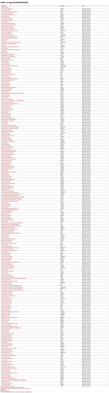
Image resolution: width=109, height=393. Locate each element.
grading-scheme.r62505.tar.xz (7, 135)
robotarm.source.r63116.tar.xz (7, 276)
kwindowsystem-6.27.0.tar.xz (7, 166)
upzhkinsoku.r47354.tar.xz (7, 358)
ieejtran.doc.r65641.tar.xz (6, 157)
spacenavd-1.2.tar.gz (5, 308)
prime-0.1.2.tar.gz (5, 252)
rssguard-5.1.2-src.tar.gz (6, 282)
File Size (62, 5)
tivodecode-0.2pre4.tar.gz (6, 343)
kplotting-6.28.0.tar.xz (6, 164)
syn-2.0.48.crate (4, 321)
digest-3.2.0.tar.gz (5, 91)
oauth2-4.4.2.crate (5, 214)
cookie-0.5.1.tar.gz (5, 75)
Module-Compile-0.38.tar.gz (7, 29)
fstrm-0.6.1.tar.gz (5, 123)
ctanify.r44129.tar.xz (5, 83)
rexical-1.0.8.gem (5, 273)
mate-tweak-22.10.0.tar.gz (7, 187)
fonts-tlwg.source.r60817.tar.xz (8, 118)
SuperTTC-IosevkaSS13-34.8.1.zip (9, 36)
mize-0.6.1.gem (4, 202)
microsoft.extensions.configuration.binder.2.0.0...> (12, 198)
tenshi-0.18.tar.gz (5, 330)
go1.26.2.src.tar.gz (5, 132)
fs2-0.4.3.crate (4, 122)
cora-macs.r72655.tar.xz (6, 77)
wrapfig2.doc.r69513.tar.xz (7, 377)
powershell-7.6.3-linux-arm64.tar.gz (9, 250)
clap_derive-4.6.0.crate (6, 68)
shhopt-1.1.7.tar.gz (5, 304)
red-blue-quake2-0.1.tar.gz (7, 270)
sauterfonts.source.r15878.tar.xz (8, 295)
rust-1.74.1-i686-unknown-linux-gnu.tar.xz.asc (11, 285)
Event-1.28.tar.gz (5, 16)
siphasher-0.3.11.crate (6, 305)
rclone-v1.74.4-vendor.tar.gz (7, 268)
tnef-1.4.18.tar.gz (5, 346)
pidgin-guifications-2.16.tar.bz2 (8, 238)
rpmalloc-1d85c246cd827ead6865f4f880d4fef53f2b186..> (14, 278)
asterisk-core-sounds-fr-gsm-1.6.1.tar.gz (10, 46)
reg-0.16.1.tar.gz (4, 272)
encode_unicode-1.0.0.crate (7, 102)
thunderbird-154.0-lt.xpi (6, 339)
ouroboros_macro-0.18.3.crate (8, 230)
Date (83, 5)
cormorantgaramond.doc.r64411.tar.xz (9, 78)
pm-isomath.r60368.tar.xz (6, 246)
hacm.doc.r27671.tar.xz (6, 145)
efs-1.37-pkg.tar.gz (5, 96)
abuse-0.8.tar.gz (4, 39)
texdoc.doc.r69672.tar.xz (6, 335)
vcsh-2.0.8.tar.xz (4, 362)
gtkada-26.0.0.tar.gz (5, 144)
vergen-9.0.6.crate (5, 365)
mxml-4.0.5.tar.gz (5, 206)
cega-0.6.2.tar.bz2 (5, 62)
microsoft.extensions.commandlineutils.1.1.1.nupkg (12, 196)
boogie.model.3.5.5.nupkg (7, 59)
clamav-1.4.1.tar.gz (5, 67)
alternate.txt (3, 40)
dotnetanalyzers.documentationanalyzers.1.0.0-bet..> (13, 93)
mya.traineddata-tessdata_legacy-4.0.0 (10, 208)
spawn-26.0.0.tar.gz (5, 310)
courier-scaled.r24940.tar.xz (7, 80)
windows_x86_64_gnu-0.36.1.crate (9, 372)
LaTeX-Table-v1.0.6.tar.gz (7, 26)
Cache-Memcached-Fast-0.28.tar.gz (9, 11)
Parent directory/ (5, 7)
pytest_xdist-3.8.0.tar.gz (6, 259)
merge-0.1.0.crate (5, 189)
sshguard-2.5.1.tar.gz (6, 314)
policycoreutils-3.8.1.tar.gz (7, 249)
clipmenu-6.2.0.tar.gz (5, 71)
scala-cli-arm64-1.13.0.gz (6, 298)
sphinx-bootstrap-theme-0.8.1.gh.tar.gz (9, 311)
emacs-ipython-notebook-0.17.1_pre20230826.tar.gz (13, 100)
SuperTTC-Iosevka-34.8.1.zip (7, 35)
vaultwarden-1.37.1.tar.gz (6, 361)
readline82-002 (4, 269)
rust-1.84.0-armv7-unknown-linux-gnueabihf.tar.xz (12, 286)
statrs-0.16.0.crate (5, 316)
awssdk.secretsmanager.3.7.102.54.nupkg (10, 49)
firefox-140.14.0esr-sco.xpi (7, 109)
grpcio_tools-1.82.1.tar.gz (6, 139)
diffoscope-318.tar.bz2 (6, 90)
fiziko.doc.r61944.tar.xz (6, 113)
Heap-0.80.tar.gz (5, 21)
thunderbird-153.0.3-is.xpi (7, 337)
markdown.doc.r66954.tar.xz (7, 186)
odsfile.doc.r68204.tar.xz (6, 218)
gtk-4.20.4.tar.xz (4, 142)
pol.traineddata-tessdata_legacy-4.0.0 (9, 247)
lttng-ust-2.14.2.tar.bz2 (6, 180)
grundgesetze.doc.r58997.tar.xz (8, 141)
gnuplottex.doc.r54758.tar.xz (7, 131)
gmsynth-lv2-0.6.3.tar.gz (6, 129)
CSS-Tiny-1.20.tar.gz (5, 10)
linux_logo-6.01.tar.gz (6, 177)
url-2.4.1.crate (4, 359)
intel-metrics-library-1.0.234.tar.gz (8, 158)
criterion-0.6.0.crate (5, 81)
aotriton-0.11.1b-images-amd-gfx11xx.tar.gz (10, 42)
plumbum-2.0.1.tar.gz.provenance (8, 243)
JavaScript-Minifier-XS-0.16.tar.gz (8, 24)
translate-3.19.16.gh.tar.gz (7, 351)
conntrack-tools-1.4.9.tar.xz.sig (8, 74)
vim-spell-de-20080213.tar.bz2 (8, 367)
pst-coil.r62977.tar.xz (5, 254)
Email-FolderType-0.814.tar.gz (8, 14)
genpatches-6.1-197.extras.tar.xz (8, 125)
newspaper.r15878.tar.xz (6, 211)
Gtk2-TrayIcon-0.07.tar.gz (6, 20)
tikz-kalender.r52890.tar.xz (7, 340)
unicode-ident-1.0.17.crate (7, 353)
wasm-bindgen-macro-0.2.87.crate (8, 368)
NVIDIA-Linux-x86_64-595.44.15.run (9, 30)
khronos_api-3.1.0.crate (6, 163)
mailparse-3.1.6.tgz (5, 185)
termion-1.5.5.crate (5, 332)
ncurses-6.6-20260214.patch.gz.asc (9, 209)
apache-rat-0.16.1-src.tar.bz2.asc (8, 43)
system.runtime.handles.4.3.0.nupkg (9, 326)
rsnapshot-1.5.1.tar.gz (6, 279)
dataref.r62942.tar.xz (5, 86)
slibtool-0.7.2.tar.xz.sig (6, 307)
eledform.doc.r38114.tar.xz (7, 99)
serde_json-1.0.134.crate (6, 301)
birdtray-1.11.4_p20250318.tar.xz (8, 56)
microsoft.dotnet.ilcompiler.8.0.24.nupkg (10, 195)
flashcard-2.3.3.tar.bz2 (6, 115)
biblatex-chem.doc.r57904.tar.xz (8, 54)
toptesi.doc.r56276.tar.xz (6, 349)
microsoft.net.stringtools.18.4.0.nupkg (9, 201)
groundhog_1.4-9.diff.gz (6, 138)
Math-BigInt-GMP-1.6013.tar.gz (8, 27)
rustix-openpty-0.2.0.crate (6, 292)
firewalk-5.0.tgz (4, 112)
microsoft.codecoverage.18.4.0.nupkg (9, 192)
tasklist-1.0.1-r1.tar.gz (6, 329)
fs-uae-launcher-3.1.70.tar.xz (7, 120)
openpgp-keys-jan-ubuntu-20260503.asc (10, 224)
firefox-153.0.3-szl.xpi (6, 110)
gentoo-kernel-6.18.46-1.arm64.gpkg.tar (10, 126)
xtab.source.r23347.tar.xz (6, 383)
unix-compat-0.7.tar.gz (6, 356)
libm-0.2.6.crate (4, 170)
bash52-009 (4, 51)
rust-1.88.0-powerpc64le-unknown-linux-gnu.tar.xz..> (13, 289)
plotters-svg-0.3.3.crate (6, 241)
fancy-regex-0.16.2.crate (6, 104)
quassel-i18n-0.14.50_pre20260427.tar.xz (10, 262)
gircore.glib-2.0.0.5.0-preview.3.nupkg (9, 128)
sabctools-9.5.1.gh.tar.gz (6, 294)
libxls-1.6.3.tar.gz (5, 173)
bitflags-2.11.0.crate (5, 58)
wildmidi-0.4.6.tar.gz (5, 371)
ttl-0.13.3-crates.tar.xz (6, 352)
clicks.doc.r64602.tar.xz (6, 70)
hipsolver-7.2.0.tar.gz (5, 148)
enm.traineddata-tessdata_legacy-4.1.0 (10, 103)
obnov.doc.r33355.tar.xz (6, 215)
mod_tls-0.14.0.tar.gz (5, 203)
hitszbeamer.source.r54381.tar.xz (8, 150)
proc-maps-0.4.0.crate (6, 253)
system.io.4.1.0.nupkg (6, 324)
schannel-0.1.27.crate (6, 300)
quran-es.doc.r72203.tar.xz (7, 265)
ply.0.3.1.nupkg (4, 244)
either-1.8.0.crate (5, 97)
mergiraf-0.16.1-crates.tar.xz (7, 190)
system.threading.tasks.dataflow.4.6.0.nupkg (11, 327)
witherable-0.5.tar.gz (5, 375)
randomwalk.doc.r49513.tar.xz (8, 266)
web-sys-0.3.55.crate (5, 369)
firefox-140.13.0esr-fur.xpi (6, 107)
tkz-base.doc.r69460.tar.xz (7, 345)
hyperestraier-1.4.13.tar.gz (7, 152)
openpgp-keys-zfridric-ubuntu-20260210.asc (11, 225)
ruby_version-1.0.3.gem (6, 284)
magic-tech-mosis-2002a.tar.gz (8, 183)
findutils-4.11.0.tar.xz (5, 106)
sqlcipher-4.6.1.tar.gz (5, 313)
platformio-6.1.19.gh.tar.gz (7, 240)
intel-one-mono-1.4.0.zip (6, 160)
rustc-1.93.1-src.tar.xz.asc (6, 291)
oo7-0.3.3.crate (4, 221)
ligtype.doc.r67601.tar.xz (6, 176)
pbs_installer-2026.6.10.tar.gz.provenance (10, 233)
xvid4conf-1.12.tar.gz (5, 384)
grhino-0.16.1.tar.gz (5, 136)
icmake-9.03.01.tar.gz (6, 155)
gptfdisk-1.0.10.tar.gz (5, 134)
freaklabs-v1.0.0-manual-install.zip (9, 119)
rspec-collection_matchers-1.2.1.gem (9, 281)
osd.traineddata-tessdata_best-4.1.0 (9, 228)
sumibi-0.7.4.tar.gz (5, 320)
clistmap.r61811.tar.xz (6, 72)
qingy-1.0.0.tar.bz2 (5, 260)
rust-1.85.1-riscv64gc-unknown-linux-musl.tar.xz (11, 288)
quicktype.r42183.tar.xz (6, 263)
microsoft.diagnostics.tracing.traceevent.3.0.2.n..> (12, 193)
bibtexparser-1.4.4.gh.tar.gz (7, 55)
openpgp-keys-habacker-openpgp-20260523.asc (12, 222)
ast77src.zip (4, 45)
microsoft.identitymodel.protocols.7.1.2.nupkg (11, 199)
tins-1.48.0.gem (4, 342)
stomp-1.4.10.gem (5, 319)
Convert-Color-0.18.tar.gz (6, 13)
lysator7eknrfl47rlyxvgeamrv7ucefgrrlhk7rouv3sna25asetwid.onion (15, 388)
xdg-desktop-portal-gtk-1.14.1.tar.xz (9, 378)
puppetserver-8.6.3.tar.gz (6, 256)
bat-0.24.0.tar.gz (4, 52)
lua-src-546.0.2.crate (5, 182)
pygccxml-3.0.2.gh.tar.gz (6, 257)
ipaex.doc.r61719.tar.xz (6, 161)
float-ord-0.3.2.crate (5, 116)
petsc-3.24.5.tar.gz (5, 237)
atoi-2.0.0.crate (4, 48)
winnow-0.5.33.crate (5, 374)
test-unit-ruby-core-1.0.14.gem (8, 333)
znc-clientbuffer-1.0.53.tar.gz (7, 385)
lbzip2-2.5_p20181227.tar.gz (7, 167)
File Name (3, 5)
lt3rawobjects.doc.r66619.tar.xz (8, 179)
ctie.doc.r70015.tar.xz (6, 84)
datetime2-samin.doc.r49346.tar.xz (9, 87)
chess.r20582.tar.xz (5, 64)
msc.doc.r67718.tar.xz (6, 205)
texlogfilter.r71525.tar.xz (6, 336)
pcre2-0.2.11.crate (5, 234)
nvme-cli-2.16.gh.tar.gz (6, 212)
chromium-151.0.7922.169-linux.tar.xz (9, 65)
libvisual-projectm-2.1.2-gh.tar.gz (8, 171)
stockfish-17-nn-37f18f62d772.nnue (9, 317)
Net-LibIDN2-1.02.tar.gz (6, 32)
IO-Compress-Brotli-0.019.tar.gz (8, 23)
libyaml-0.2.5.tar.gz (5, 174)
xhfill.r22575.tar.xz (5, 381)
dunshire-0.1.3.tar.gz (5, 94)
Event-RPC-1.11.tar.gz (6, 17)
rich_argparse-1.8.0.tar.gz (7, 275)
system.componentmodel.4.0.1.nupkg (9, 323)
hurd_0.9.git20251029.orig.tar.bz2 (8, 151)
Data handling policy (5, 390)
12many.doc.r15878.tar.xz (7, 8)
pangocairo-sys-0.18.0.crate (7, 231)
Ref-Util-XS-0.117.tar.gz (6, 33)
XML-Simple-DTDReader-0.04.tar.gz (9, 37)
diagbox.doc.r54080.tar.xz (7, 88)
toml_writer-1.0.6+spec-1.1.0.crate (8, 348)
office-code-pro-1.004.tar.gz (7, 219)
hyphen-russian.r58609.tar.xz (7, 154)
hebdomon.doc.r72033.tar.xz (7, 147)
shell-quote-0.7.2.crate (6, 303)
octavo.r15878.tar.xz (5, 217)
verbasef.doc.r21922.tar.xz (7, 364)
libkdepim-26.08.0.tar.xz (6, 168)
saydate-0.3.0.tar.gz (5, 297)
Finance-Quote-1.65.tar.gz (7, 19)
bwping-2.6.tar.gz (5, 61)
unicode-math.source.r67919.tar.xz (9, 355)
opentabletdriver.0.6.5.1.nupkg (8, 227)
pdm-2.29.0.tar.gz (5, 236)
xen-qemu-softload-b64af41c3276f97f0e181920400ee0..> (14, 380)
